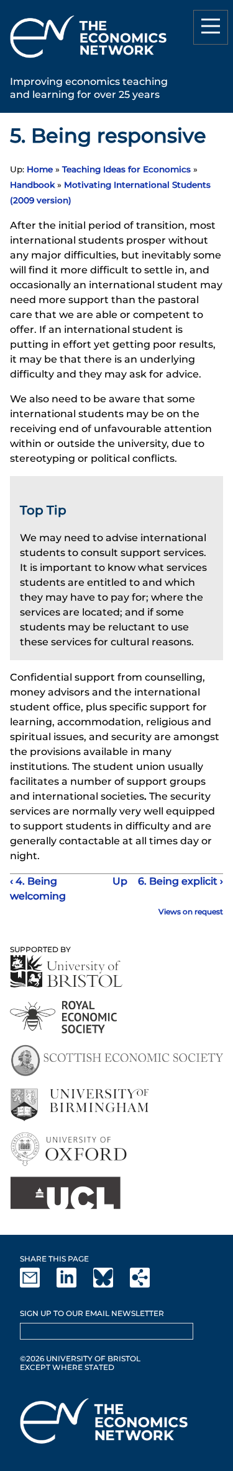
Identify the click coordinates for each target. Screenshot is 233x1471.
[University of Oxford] (70, 1149)
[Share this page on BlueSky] (110, 1284)
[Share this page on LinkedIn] (74, 1284)
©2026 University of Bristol (80, 1358)
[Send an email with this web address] (37, 1284)
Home (40, 169)
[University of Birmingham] (79, 1105)
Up (116, 881)
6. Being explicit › (180, 881)
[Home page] (88, 60)
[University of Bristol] (66, 971)
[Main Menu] (210, 27)
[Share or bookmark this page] (147, 1284)
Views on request (190, 911)
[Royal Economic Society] (64, 1017)
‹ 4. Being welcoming (38, 888)
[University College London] (65, 1193)
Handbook (32, 185)
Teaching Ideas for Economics (126, 169)
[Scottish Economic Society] (116, 1061)
